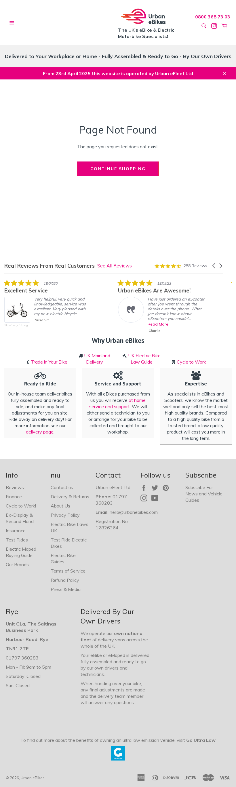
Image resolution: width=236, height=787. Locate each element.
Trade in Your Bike (49, 362)
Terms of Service (68, 571)
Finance (14, 496)
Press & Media (66, 589)
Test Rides (17, 540)
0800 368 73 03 (212, 17)
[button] (214, 265)
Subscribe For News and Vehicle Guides (203, 493)
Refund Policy (65, 580)
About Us (60, 506)
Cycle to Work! (21, 506)
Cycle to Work (191, 362)
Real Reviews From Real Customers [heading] (49, 265)
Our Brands (17, 564)
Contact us (62, 487)
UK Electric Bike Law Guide (144, 359)
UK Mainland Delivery (97, 359)
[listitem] (47, 307)
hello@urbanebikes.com (134, 512)
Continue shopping (118, 168)
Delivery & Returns (70, 496)
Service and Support (118, 383)
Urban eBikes (33, 777)
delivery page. (40, 432)
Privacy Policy (65, 515)
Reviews (15, 487)
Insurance (16, 530)
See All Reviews (114, 266)
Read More (158, 324)
